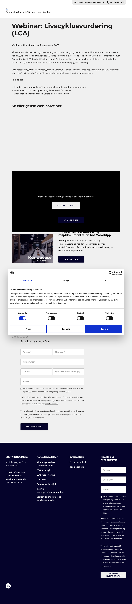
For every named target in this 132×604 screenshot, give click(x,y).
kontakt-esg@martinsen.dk (90, 2)
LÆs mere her (71, 259)
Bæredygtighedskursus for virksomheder (49, 498)
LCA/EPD (41, 479)
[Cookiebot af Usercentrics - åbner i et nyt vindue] (111, 273)
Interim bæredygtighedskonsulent (50, 490)
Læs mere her (71, 220)
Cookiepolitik (76, 466)
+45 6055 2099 (116, 2)
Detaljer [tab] (66, 280)
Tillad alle (104, 329)
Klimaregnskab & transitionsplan (46, 464)
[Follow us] (8, 585)
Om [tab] (104, 280)
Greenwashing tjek (46, 484)
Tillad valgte (66, 329)
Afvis (28, 329)
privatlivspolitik (51, 404)
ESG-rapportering (46, 475)
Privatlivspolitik (77, 462)
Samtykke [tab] (27, 280)
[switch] (51, 318)
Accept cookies (66, 205)
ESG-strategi (43, 470)
